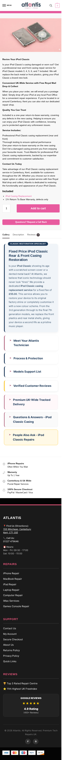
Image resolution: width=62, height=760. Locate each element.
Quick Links (8, 666)
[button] (57, 5)
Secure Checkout (12, 644)
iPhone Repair (10, 578)
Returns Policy (10, 655)
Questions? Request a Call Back (31, 222)
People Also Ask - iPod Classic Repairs (28, 443)
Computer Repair (11, 600)
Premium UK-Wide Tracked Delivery (31, 407)
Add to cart (38, 208)
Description (18, 234)
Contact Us (8, 633)
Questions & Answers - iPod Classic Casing (32, 425)
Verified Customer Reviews (32, 391)
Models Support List (27, 377)
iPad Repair (8, 589)
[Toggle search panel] (50, 5)
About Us (7, 650)
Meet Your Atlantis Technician (26, 348)
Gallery (6, 234)
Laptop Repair (10, 595)
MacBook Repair (11, 584)
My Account (8, 639)
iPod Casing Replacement (19, 196)
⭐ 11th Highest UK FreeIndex (19, 694)
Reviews (33, 234)
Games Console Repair (15, 611)
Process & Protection (28, 363)
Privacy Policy (10, 661)
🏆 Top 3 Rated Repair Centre (19, 688)
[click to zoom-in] (31, 35)
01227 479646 (9, 546)
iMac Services (10, 606)
